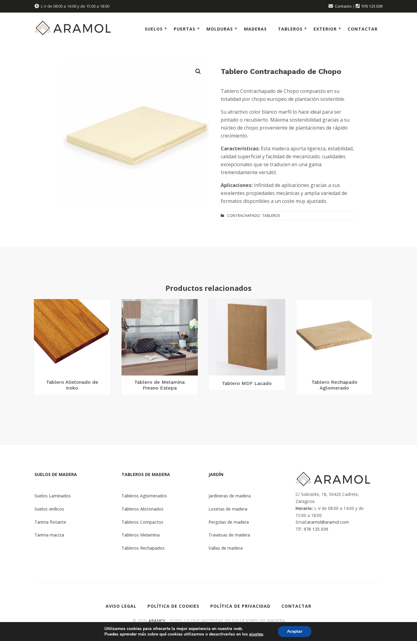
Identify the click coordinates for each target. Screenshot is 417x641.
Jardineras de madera (230, 496)
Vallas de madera (226, 548)
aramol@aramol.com (328, 522)
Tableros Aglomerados (144, 496)
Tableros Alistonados (142, 509)
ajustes (256, 634)
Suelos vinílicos (49, 509)
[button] (198, 71)
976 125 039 (372, 6)
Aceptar (294, 631)
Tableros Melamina (140, 535)
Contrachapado (243, 215)
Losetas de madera (228, 509)
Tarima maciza (49, 535)
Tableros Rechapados (143, 548)
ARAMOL (157, 621)
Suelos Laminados (52, 496)
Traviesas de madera (229, 535)
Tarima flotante (50, 522)
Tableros (271, 215)
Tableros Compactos (142, 522)
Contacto (343, 6)
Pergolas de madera (229, 522)
